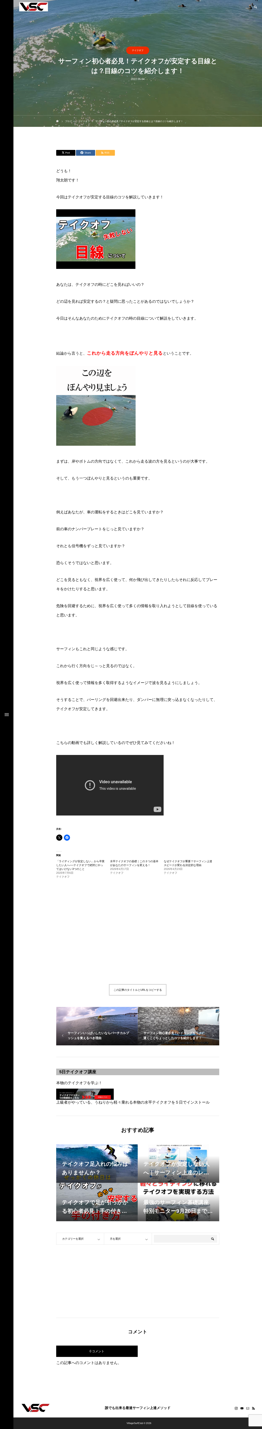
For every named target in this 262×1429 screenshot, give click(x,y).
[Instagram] (236, 1408)
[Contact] (248, 1408)
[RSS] (253, 1408)
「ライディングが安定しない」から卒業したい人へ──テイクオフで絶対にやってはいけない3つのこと (80, 865)
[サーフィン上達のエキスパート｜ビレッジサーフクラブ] (33, 6)
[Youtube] (242, 1408)
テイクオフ (137, 50)
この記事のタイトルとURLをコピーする (138, 989)
